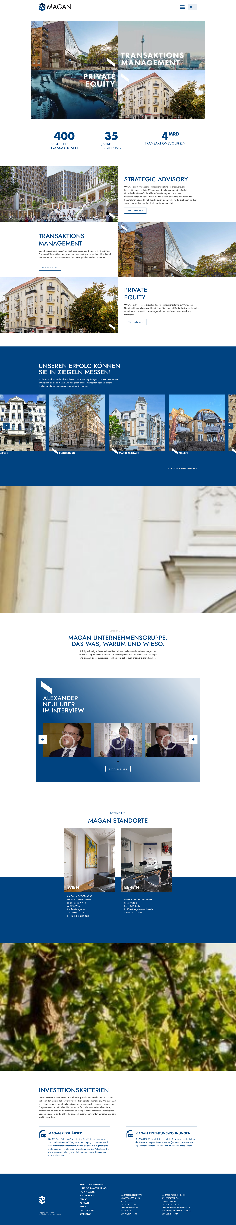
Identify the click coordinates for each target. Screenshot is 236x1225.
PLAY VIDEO (67, 751)
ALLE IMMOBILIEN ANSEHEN (182, 468)
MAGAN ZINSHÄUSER (65, 1133)
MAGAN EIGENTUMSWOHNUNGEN (163, 1133)
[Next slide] (229, 426)
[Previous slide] (6, 426)
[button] (192, 7)
